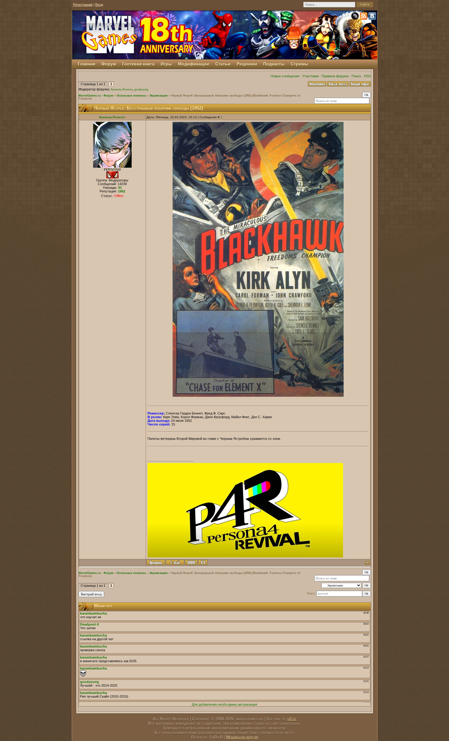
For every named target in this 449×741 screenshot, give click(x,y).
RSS (367, 76)
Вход (99, 4)
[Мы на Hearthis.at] (355, 17)
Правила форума (335, 76)
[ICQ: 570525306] (202, 562)
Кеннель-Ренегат (122, 89)
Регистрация (83, 4)
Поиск (356, 76)
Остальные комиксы (131, 95)
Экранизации (158, 95)
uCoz (291, 719)
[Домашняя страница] (191, 562)
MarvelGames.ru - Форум (95, 95)
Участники (310, 76)
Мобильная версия (242, 737)
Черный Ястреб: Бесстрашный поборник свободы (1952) (211, 95)
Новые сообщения (285, 76)
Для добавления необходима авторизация (224, 704)
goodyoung (141, 89)
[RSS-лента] (364, 17)
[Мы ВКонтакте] (372, 17)
